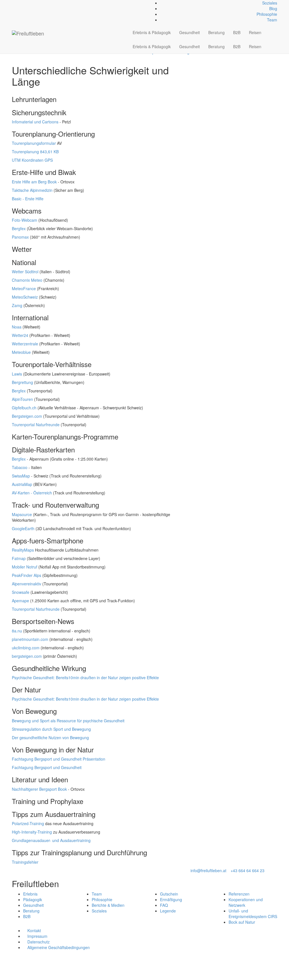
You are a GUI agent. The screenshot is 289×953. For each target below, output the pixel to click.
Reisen (255, 32)
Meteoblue (21, 352)
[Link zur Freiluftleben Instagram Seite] (19, 3)
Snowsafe (20, 592)
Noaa (16, 327)
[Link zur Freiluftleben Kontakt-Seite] (13, 3)
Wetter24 (20, 335)
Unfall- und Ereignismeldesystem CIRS (253, 913)
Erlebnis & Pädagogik (152, 32)
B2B (236, 32)
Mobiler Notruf (24, 567)
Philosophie (267, 14)
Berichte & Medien (108, 905)
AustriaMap (22, 484)
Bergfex (19, 228)
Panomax (20, 237)
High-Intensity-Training (32, 832)
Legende (168, 911)
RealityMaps (23, 550)
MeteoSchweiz (25, 297)
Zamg (17, 305)
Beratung (216, 32)
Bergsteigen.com (27, 416)
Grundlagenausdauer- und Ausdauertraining (51, 840)
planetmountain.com (30, 639)
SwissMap (21, 476)
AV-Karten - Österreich (32, 493)
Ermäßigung (171, 899)
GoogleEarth (23, 528)
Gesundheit (189, 32)
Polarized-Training (28, 823)
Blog (273, 8)
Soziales (269, 3)
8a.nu (17, 631)
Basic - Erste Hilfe (27, 198)
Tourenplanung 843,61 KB (35, 151)
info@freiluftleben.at (208, 870)
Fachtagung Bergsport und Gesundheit (47, 767)
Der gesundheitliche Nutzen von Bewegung (50, 737)
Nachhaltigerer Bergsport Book (39, 789)
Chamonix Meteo (27, 280)
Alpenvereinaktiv (26, 584)
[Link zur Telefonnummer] (16, 3)
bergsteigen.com (27, 656)
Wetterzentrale (25, 343)
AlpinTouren (22, 399)
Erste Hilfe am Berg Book (34, 182)
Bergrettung (22, 382)
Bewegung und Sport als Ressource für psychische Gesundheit (68, 720)
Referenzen (239, 894)
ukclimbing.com (26, 647)
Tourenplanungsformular (34, 143)
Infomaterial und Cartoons (35, 122)
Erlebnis (30, 894)
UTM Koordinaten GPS (32, 160)
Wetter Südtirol (25, 271)
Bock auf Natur (242, 922)
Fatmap (19, 558)
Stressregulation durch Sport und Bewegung (51, 729)
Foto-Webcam (24, 220)
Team (272, 20)
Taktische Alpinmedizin (32, 190)
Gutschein (169, 894)
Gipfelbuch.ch (24, 407)
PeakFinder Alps (26, 575)
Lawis (17, 374)
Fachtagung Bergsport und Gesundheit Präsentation (58, 759)
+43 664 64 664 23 (247, 870)
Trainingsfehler (25, 862)
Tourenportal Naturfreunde (36, 424)
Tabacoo (19, 467)
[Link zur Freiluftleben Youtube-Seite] (22, 3)
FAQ (164, 905)
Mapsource (22, 514)
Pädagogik (32, 899)
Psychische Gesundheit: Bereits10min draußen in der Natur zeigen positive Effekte (85, 677)
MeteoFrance (24, 288)
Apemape (20, 600)
